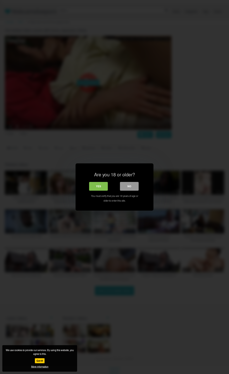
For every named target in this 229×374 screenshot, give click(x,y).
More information (39, 366)
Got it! (39, 360)
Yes (98, 186)
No (129, 186)
